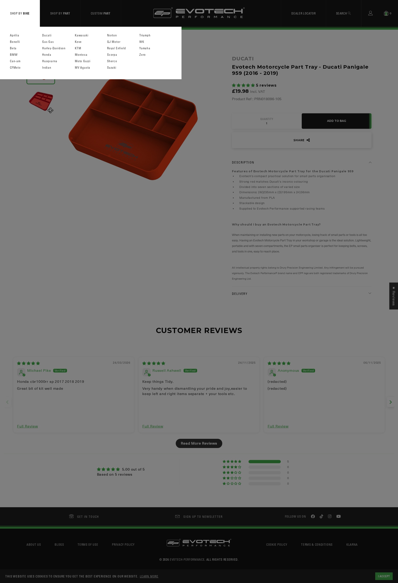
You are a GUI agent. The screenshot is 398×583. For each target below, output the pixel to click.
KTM (78, 48)
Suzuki (111, 67)
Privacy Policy (123, 544)
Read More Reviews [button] (199, 443)
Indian (46, 67)
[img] (28, 363)
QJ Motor (113, 42)
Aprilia (14, 35)
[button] (244, 85)
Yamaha (144, 48)
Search (342, 13)
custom (101, 13)
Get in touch (88, 517)
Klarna (352, 544)
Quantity (266, 119)
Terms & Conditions (317, 544)
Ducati (47, 35)
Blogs (59, 544)
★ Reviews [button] (393, 296)
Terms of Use (88, 544)
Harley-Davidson (54, 48)
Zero (142, 54)
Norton (112, 35)
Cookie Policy (276, 544)
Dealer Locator (303, 13)
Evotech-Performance (187, 559)
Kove (78, 42)
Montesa (81, 54)
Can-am (15, 61)
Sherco (112, 61)
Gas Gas (48, 42)
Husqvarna (49, 61)
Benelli (15, 42)
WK (141, 42)
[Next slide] (390, 402)
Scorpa (112, 54)
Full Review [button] (27, 426)
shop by (20, 13)
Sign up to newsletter (202, 517)
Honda (46, 54)
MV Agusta (82, 67)
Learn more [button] (149, 576)
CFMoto (15, 67)
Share (299, 140)
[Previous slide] (7, 402)
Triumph (145, 35)
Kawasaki (81, 35)
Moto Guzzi (83, 61)
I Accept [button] (384, 576)
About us (33, 544)
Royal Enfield (116, 48)
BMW (14, 54)
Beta (13, 48)
